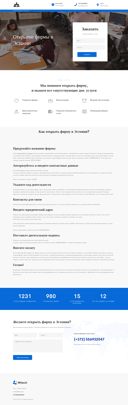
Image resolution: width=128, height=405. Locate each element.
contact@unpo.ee (18, 391)
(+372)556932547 (18, 395)
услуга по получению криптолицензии (91, 192)
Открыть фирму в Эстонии (21, 11)
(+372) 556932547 (89, 339)
